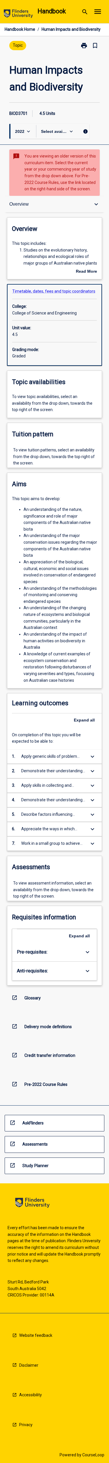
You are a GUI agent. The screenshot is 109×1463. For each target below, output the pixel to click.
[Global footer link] (32, 1204)
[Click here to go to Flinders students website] (18, 14)
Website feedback (35, 1335)
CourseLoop (93, 1455)
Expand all (84, 720)
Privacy (26, 1424)
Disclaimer (28, 1365)
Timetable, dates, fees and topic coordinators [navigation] (53, 291)
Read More (86, 272)
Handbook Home (20, 29)
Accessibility (30, 1395)
